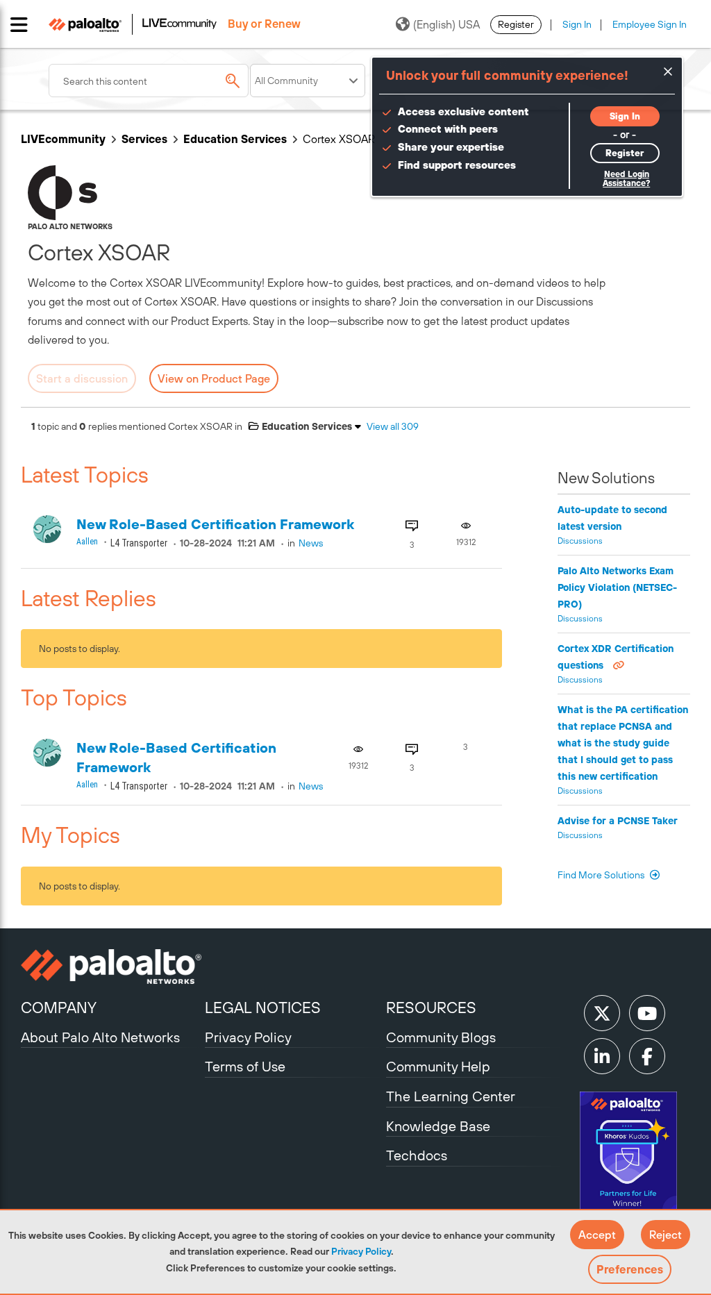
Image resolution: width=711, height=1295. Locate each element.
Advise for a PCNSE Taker (618, 820)
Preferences (629, 1269)
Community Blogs (441, 1037)
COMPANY (59, 1008)
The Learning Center (450, 1096)
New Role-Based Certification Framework (215, 524)
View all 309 (393, 426)
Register (516, 24)
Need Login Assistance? (626, 178)
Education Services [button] (305, 426)
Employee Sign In (649, 24)
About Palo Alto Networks (100, 1037)
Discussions (580, 541)
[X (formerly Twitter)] (602, 1013)
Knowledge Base (438, 1126)
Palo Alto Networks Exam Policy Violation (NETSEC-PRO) (617, 587)
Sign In (577, 24)
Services (144, 139)
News (311, 543)
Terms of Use (245, 1066)
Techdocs (416, 1155)
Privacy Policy (361, 1251)
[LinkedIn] (602, 1056)
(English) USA (446, 24)
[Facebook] (647, 1056)
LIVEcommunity (63, 139)
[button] (597, 1234)
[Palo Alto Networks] (111, 966)
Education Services (235, 139)
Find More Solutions (602, 874)
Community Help (438, 1066)
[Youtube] (647, 1013)
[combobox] (149, 80)
